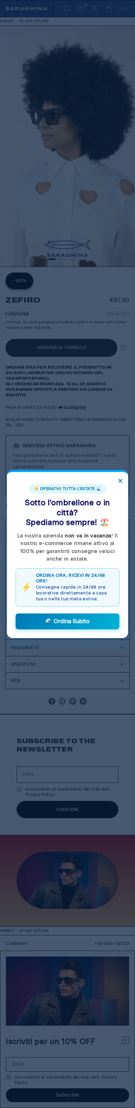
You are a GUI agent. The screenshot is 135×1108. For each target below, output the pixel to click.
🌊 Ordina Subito (67, 621)
